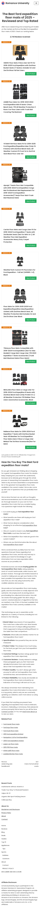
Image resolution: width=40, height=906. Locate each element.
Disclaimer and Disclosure (10, 809)
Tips (3, 849)
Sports (3, 852)
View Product (30, 74)
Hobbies (5, 855)
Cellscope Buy (6, 800)
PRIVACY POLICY (8, 868)
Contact (4, 819)
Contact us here (7, 712)
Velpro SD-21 (5, 793)
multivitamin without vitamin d (12, 787)
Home (3, 826)
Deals (3, 835)
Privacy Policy (6, 813)
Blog (3, 832)
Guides (4, 839)
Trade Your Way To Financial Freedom (15, 790)
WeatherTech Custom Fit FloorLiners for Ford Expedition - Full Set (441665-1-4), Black (19, 272)
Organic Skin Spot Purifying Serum (13, 796)
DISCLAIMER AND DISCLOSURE (11, 872)
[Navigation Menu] (36, 3)
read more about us (29, 712)
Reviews (4, 829)
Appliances (5, 845)
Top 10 (3, 842)
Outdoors (5, 859)
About (3, 816)
